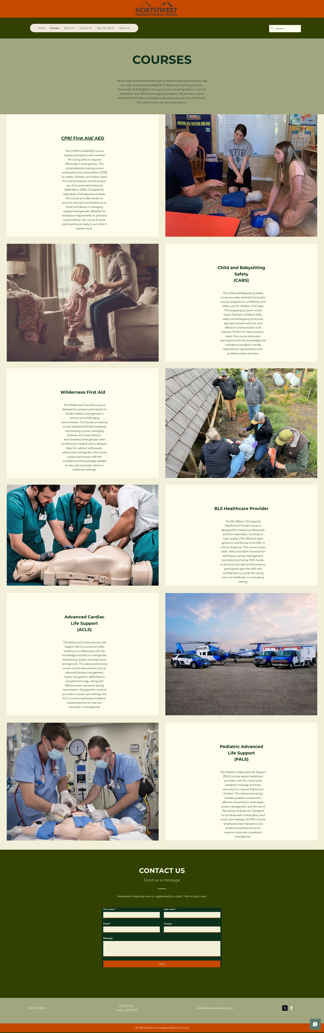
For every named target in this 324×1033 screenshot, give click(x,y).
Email (107, 923)
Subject (168, 923)
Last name (170, 909)
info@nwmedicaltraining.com (215, 1008)
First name (109, 909)
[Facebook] (291, 1008)
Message (108, 938)
